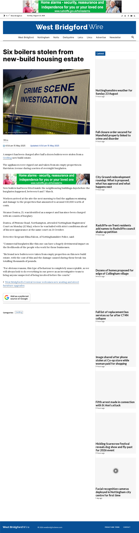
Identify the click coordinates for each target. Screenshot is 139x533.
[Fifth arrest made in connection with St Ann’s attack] (115, 384)
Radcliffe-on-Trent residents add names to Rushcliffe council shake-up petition (115, 228)
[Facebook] (128, 16)
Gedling (7, 157)
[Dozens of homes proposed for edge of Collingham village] (115, 252)
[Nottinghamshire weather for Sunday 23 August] (115, 72)
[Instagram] (125, 16)
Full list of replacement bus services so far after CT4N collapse (112, 315)
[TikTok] (122, 16)
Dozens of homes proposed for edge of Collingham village (115, 272)
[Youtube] (131, 16)
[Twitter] (134, 16)
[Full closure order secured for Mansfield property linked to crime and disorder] (115, 114)
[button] (132, 37)
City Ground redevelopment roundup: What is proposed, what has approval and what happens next (113, 181)
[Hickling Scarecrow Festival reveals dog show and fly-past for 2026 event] (115, 426)
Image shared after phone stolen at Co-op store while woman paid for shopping (112, 360)
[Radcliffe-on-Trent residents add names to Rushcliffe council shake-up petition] (115, 207)
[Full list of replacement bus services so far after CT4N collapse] (115, 294)
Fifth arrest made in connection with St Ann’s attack (115, 403)
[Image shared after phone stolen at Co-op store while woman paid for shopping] (115, 339)
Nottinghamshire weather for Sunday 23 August (114, 92)
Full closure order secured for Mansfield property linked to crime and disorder (114, 135)
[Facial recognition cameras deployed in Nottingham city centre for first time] (115, 471)
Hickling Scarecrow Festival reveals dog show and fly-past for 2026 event (114, 447)
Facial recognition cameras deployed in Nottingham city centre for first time (113, 492)
